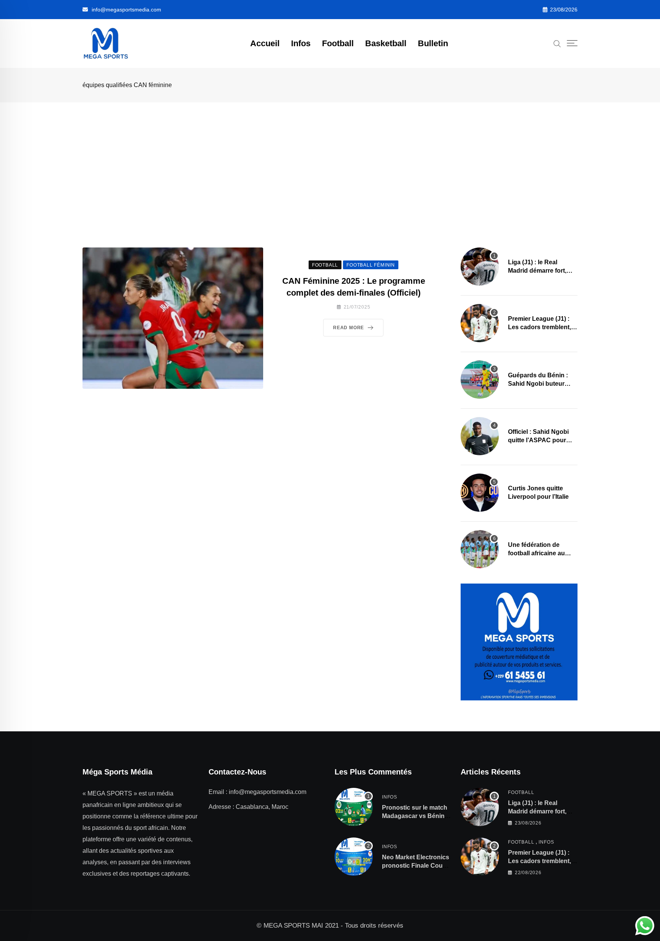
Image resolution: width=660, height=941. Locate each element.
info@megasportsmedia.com (126, 9)
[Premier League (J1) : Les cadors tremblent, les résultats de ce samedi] (480, 323)
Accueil (265, 43)
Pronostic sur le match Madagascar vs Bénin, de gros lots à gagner (414, 816)
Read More (348, 327)
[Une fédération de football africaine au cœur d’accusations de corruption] (480, 549)
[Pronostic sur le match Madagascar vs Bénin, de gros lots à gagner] (354, 807)
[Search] (557, 43)
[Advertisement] (330, 159)
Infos (301, 43)
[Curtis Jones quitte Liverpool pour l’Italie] (480, 493)
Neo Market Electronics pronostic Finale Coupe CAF (416, 866)
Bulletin (433, 43)
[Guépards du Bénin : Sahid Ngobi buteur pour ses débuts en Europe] (480, 380)
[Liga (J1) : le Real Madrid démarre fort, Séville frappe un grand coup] (480, 266)
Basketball (385, 43)
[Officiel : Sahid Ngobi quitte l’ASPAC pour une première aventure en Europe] (480, 436)
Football (338, 43)
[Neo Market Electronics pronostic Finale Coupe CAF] (354, 857)
